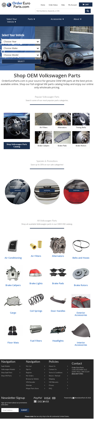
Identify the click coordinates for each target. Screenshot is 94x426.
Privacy (51, 385)
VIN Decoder (30, 382)
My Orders (30, 376)
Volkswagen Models (8, 369)
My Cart (29, 366)
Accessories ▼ (57, 19)
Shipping (52, 379)
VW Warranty (53, 382)
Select (21, 61)
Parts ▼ (31, 19)
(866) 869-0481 (77, 374)
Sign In (28, 369)
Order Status (53, 5)
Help (63, 5)
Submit (24, 410)
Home (43, 5)
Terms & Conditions (55, 373)
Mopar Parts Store (32, 388)
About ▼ (78, 19)
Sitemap (29, 385)
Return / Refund (54, 376)
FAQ (50, 388)
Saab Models (5, 366)
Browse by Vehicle (32, 379)
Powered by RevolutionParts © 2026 (77, 398)
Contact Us (53, 369)
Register (29, 373)
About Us (52, 366)
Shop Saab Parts (6, 373)
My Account (72, 5)
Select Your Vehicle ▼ (12, 20)
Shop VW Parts (6, 376)
